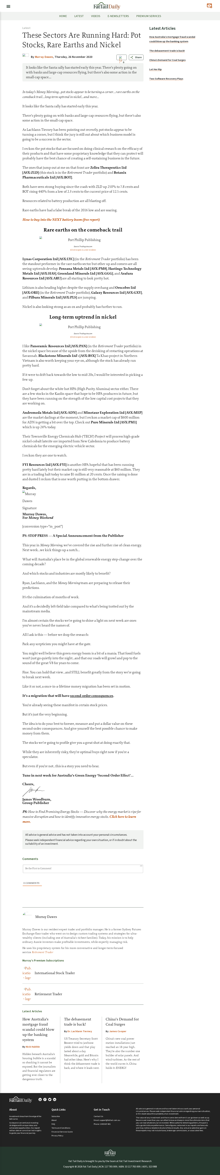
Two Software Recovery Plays (166, 78)
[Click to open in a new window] (83, 250)
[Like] (120, 62)
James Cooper (117, 1031)
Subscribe (56, 1116)
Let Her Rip (155, 69)
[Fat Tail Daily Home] (107, 4)
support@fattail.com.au (110, 1120)
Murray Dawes (46, 917)
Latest (26, 28)
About (54, 1120)
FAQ (53, 1124)
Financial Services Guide (62, 1131)
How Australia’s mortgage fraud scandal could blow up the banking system (38, 1029)
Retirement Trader (48, 994)
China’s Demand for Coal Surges (167, 60)
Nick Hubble (33, 1047)
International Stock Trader (55, 973)
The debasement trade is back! (167, 51)
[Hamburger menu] (7, 5)
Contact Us (98, 1116)
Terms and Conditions (61, 1128)
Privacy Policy (57, 1135)
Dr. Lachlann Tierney (79, 1031)
